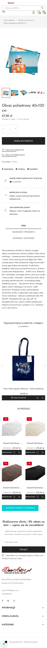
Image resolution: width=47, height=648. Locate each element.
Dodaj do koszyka (23, 141)
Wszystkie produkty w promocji (20, 508)
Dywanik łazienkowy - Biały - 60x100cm (11, 443)
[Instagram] (14, 601)
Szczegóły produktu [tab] (23, 231)
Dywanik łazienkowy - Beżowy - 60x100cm (11, 487)
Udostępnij (8, 169)
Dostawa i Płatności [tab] (23, 238)
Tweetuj (21, 169)
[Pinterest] (8, 601)
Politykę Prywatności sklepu (12, 558)
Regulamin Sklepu (32, 555)
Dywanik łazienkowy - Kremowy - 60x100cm (35, 443)
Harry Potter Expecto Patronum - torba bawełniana (23, 388)
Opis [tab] (23, 225)
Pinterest (34, 169)
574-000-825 (16, 182)
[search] (42, 8)
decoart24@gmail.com (10, 590)
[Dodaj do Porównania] (42, 397)
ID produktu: (6, 161)
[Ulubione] (38, 12)
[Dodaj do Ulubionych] (37, 397)
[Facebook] (2, 601)
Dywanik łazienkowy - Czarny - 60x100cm (35, 487)
